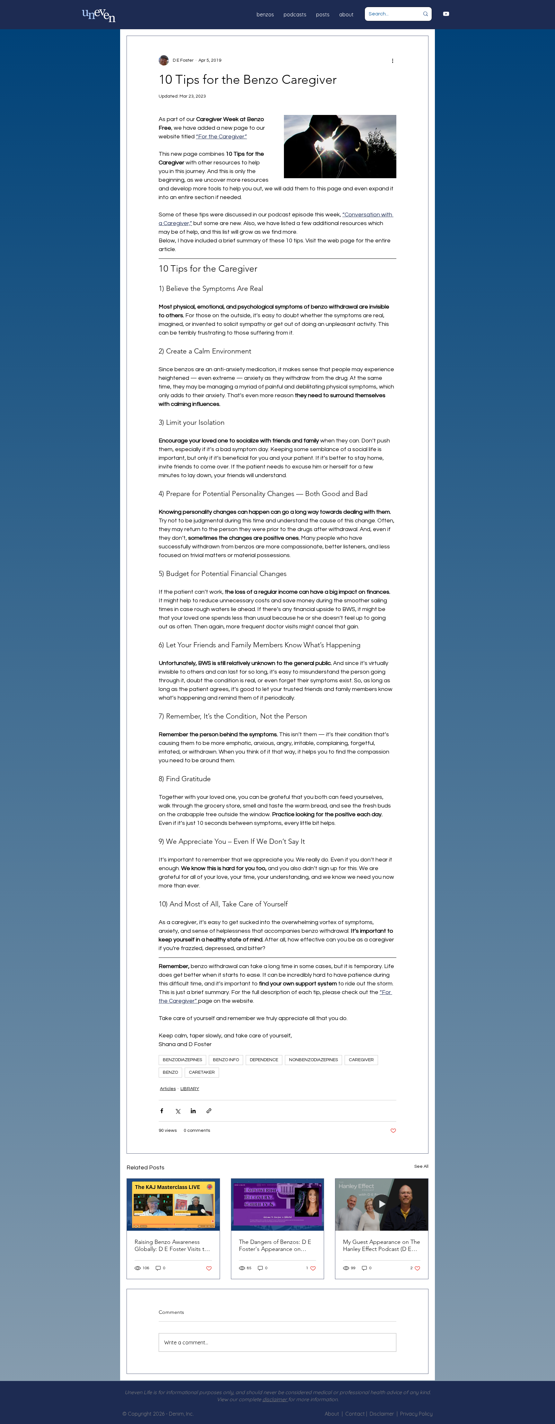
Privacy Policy (416, 1414)
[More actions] (392, 60)
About (332, 1414)
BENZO (170, 1072)
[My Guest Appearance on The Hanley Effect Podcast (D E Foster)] (381, 1205)
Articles (168, 1089)
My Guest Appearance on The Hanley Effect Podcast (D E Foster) (381, 1245)
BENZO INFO (226, 1060)
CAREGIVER (361, 1060)
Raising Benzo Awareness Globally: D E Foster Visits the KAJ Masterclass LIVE (173, 1245)
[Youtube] (446, 13)
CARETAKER (202, 1072)
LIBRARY (190, 1089)
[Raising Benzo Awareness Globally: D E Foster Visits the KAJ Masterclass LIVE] (173, 1205)
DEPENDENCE (264, 1060)
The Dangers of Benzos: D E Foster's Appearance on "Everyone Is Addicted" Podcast (275, 1245)
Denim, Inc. (181, 1414)
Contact (355, 1414)
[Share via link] (209, 1111)
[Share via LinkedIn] (193, 1111)
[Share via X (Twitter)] (177, 1111)
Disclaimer (383, 1414)
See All (421, 1166)
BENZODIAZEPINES (182, 1060)
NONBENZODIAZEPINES (313, 1060)
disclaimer (275, 1399)
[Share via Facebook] (162, 1111)
